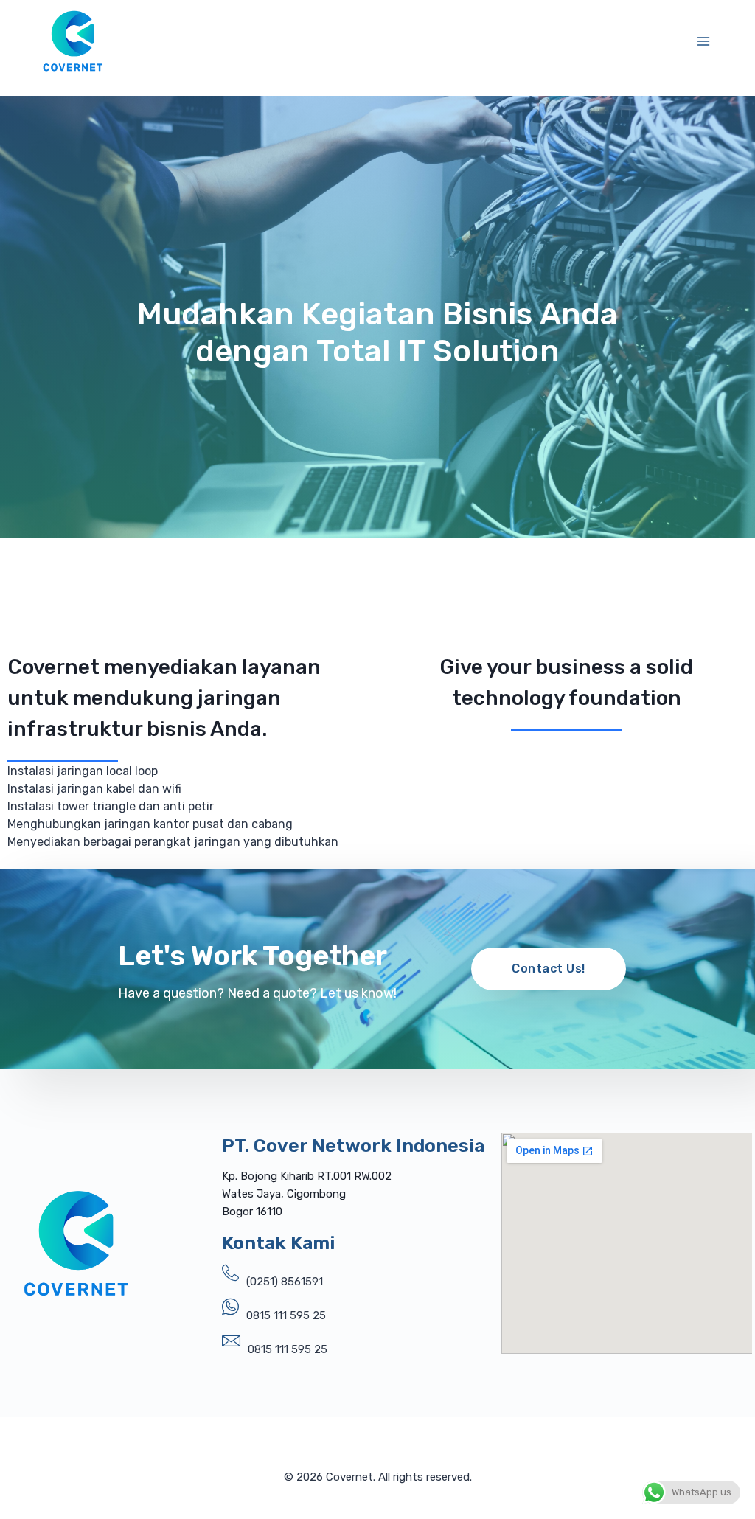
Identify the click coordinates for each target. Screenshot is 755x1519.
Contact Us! (548, 969)
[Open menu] (703, 40)
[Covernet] (73, 40)
